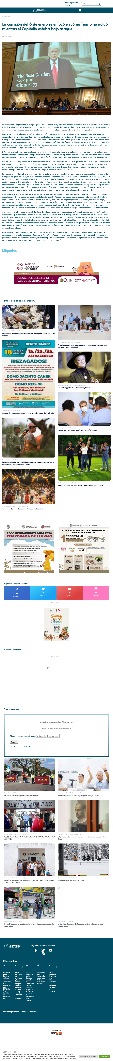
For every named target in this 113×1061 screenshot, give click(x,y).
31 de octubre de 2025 (9, 506)
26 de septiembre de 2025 (66, 483)
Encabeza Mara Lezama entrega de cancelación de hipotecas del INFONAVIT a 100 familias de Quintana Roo (7, 985)
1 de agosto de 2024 (64, 834)
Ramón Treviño (77, 428)
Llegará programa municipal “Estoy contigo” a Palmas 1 (78, 430)
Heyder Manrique (23, 506)
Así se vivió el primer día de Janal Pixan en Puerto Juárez (22, 509)
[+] (17, 590)
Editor (20, 921)
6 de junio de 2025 (10, 834)
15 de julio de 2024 (64, 342)
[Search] (99, 4)
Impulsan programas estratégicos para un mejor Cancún (78, 795)
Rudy (18, 410)
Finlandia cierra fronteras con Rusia (71, 880)
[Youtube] (50, 950)
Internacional (6, 16)
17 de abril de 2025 (10, 793)
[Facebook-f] (36, 950)
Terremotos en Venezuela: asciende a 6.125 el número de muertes (41, 978)
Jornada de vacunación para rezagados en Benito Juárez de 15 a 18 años (28, 413)
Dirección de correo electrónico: (23, 736)
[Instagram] (43, 954)
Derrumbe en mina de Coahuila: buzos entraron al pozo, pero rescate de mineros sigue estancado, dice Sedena (28, 463)
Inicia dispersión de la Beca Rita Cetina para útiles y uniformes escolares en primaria (52, 981)
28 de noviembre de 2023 (66, 878)
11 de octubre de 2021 (10, 921)
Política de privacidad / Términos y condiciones (20, 1012)
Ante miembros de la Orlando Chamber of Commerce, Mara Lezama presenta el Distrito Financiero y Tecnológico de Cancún (30, 986)
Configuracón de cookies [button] (88, 1056)
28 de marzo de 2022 (9, 410)
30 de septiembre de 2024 (66, 385)
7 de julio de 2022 (63, 921)
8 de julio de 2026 (9, 878)
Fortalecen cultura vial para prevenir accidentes (21, 795)
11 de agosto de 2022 (9, 460)
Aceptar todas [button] (104, 1056)
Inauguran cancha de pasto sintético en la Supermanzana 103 (80, 485)
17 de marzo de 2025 (64, 793)
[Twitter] (43, 950)
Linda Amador (19, 331)
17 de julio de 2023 (8, 331)
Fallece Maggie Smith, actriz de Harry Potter (74, 388)
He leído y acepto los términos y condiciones (30, 746)
